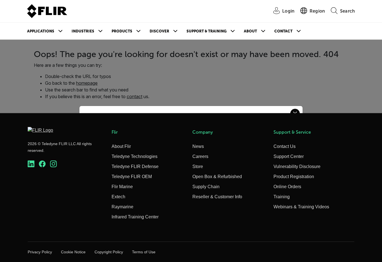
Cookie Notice (73, 252)
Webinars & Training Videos (301, 206)
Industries (83, 31)
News (198, 146)
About (250, 31)
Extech (118, 196)
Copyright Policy (109, 252)
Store (197, 166)
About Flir (121, 146)
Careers (200, 156)
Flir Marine (122, 186)
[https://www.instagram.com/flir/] (53, 163)
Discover (159, 31)
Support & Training (207, 31)
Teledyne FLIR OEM (132, 176)
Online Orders (287, 186)
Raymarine (122, 206)
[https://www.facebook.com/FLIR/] (42, 163)
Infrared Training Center (135, 216)
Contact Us (284, 146)
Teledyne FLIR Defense (135, 166)
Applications (40, 31)
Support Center (288, 156)
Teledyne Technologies (134, 156)
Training (281, 196)
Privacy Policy (40, 252)
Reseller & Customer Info (217, 196)
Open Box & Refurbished (217, 176)
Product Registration (293, 176)
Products (122, 31)
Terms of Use (143, 252)
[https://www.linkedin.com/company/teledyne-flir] (31, 163)
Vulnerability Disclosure (296, 166)
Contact (283, 31)
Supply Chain (206, 186)
